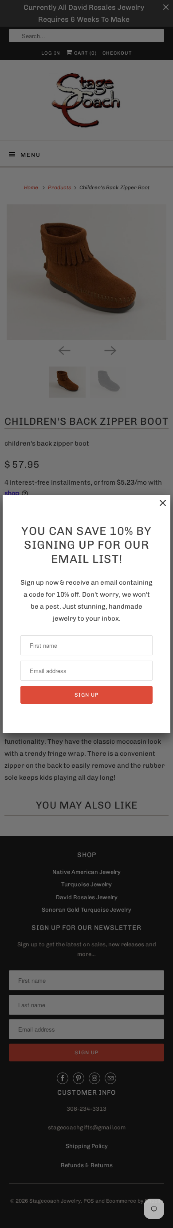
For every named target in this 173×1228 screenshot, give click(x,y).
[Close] (158, 507)
